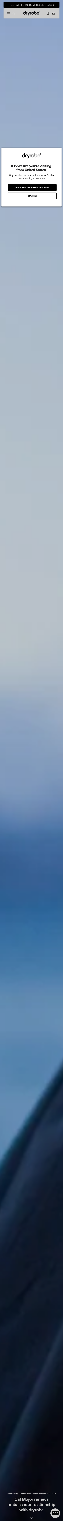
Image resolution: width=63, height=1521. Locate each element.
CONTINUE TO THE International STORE (32, 187)
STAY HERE (32, 196)
